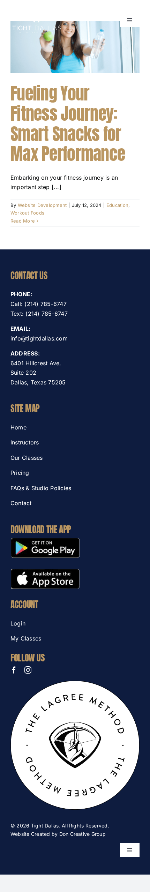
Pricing (19, 472)
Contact (21, 503)
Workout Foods (27, 213)
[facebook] (13, 670)
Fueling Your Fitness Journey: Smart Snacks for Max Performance (67, 123)
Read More (22, 221)
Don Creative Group (82, 834)
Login (17, 623)
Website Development (42, 205)
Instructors (24, 442)
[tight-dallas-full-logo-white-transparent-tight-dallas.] (36, 6)
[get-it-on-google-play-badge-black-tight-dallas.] (45, 540)
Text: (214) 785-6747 (39, 313)
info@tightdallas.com (39, 338)
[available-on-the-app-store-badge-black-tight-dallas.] (45, 571)
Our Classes (26, 457)
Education (117, 205)
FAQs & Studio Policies (40, 488)
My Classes (25, 638)
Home (18, 427)
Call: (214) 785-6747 (38, 303)
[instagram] (27, 670)
